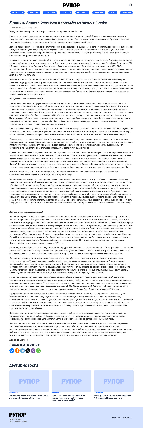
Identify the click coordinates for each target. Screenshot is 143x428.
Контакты (127, 417)
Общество (99, 13)
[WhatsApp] (38, 350)
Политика (66, 13)
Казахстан (126, 13)
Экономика (82, 13)
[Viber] (33, 350)
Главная (116, 417)
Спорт (113, 13)
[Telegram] (22, 350)
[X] (27, 350)
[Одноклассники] (17, 350)
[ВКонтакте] (11, 350)
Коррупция (50, 13)
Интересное (17, 13)
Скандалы (33, 13)
